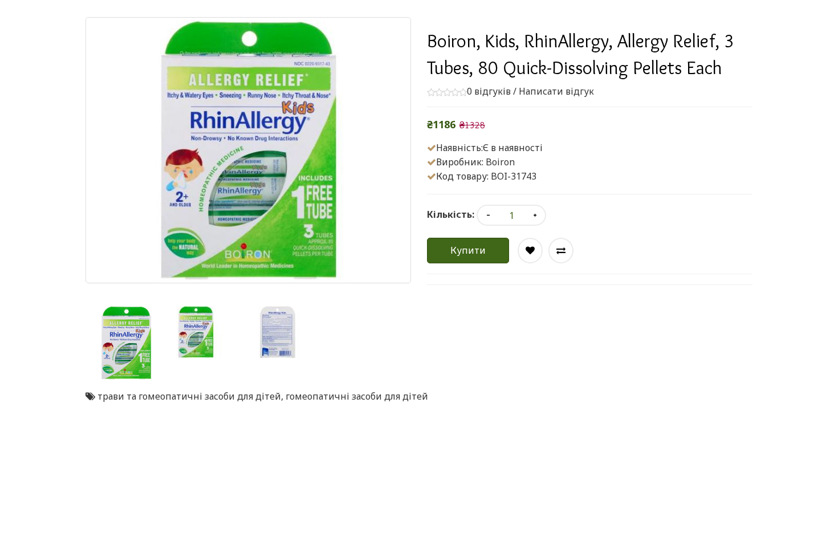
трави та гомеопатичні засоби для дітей (189, 396)
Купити (468, 250)
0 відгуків (489, 91)
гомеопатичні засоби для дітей (357, 396)
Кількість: (450, 214)
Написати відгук (556, 91)
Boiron (500, 162)
